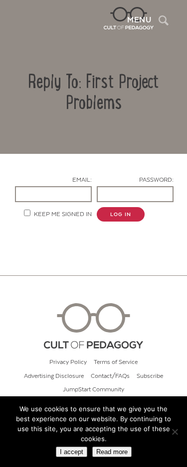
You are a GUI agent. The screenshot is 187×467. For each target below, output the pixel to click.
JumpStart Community (93, 389)
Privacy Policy (68, 362)
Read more (112, 452)
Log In (120, 215)
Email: (82, 180)
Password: (156, 180)
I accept (71, 452)
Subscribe (150, 376)
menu (139, 19)
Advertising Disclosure (54, 376)
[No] (175, 432)
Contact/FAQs (110, 376)
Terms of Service (116, 362)
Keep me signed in (63, 214)
